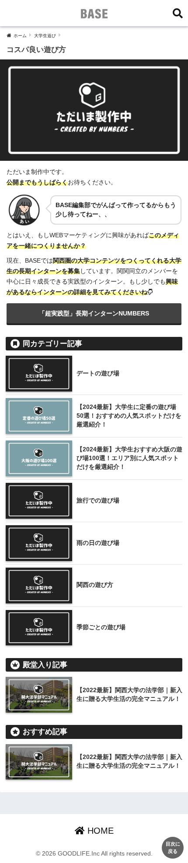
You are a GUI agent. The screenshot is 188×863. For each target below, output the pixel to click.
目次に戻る (173, 847)
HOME (99, 830)
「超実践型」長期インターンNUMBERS (94, 313)
